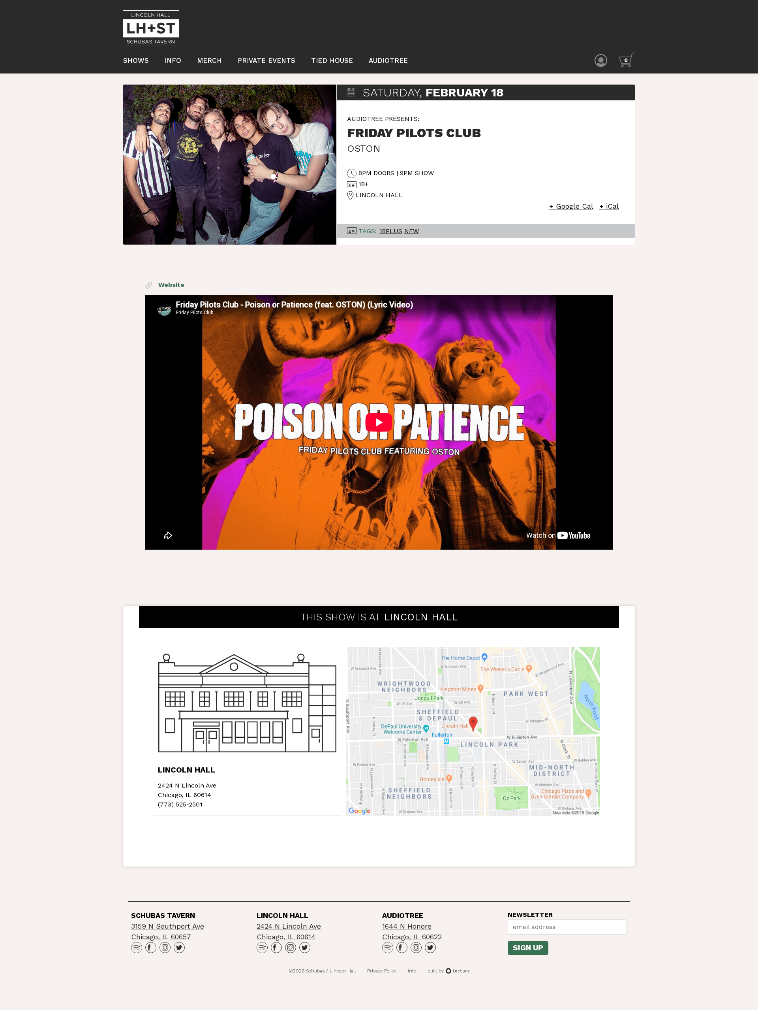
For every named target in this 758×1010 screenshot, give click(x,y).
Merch (209, 60)
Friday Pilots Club (414, 132)
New (411, 231)
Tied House (332, 60)
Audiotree (388, 60)
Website (170, 284)
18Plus (390, 231)
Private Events (266, 60)
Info (173, 60)
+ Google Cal (571, 206)
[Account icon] (601, 60)
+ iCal (609, 206)
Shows (136, 60)
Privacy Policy (381, 971)
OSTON (364, 148)
